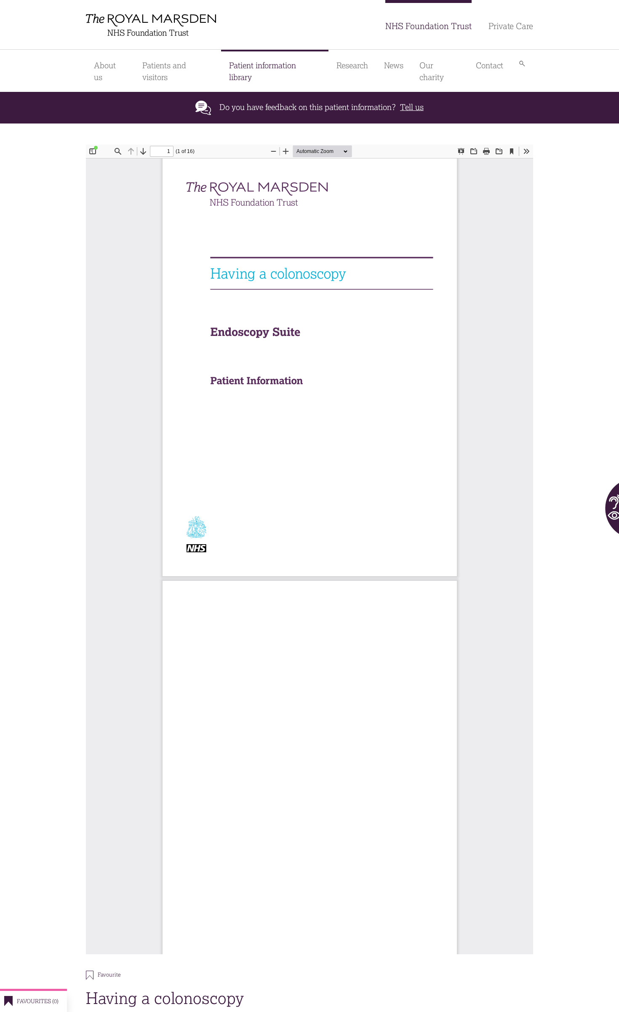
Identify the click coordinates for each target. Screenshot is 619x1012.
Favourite (109, 975)
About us (105, 71)
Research (352, 65)
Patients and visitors (164, 71)
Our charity (431, 71)
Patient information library (262, 71)
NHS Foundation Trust (428, 26)
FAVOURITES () (38, 1001)
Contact (489, 65)
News (393, 65)
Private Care (510, 26)
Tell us (412, 107)
